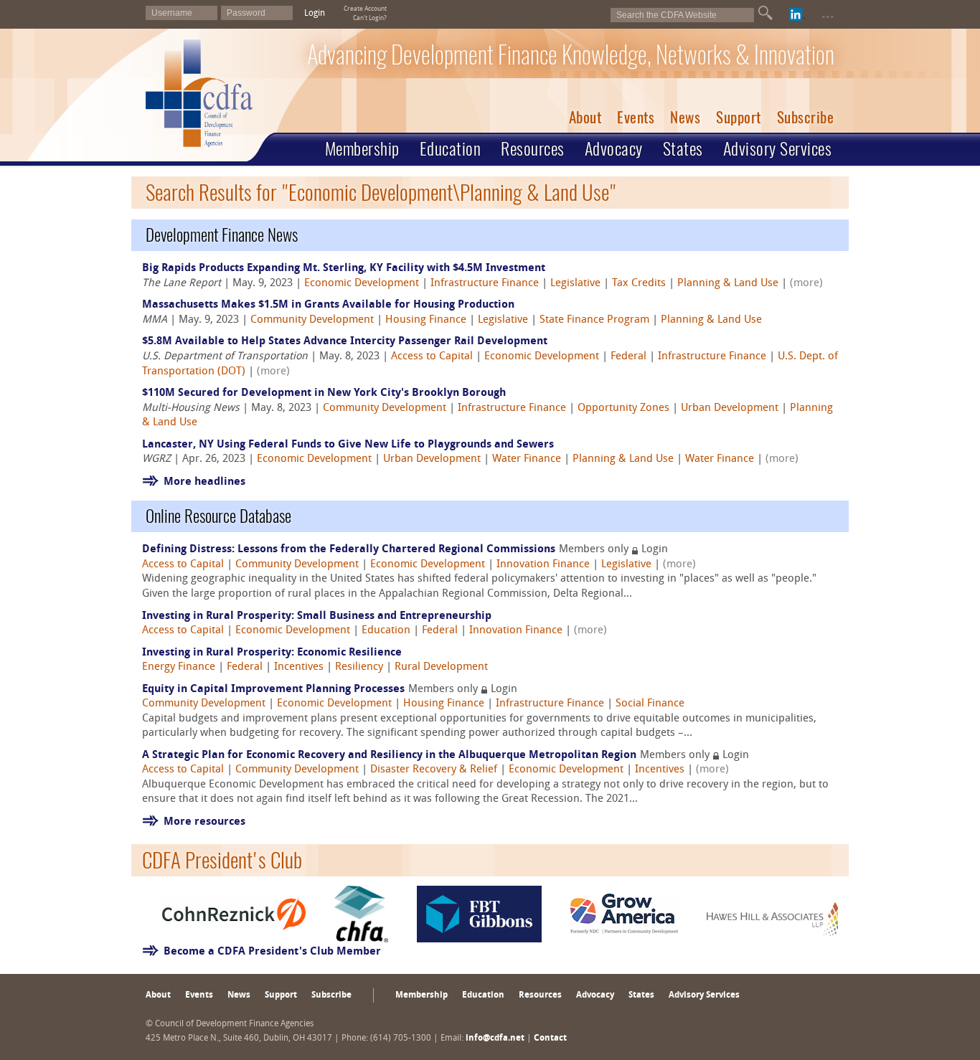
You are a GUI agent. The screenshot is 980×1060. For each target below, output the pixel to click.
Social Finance (650, 704)
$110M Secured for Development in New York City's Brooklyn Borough (324, 393)
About (585, 117)
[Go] (765, 13)
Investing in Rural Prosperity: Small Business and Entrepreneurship (316, 616)
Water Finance (526, 459)
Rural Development (441, 667)
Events (635, 117)
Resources (533, 148)
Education (450, 148)
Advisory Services (777, 148)
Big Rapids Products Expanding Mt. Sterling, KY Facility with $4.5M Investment (343, 268)
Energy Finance (178, 667)
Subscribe (805, 117)
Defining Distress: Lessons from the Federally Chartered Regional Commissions (348, 549)
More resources (204, 822)
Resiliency (359, 667)
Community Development (312, 320)
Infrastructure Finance (484, 283)
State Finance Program (594, 320)
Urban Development (729, 408)
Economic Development (361, 283)
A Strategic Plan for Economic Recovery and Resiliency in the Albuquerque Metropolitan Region (389, 755)
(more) (806, 283)
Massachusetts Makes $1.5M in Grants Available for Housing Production (328, 305)
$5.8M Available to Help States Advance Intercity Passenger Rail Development (344, 341)
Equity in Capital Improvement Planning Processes (273, 689)
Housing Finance (425, 320)
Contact (550, 1038)
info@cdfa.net (495, 1038)
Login (314, 13)
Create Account (365, 9)
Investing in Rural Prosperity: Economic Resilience (272, 653)
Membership (362, 148)
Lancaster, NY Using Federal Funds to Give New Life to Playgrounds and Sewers (348, 445)
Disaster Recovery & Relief (433, 770)
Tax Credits (639, 283)
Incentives (299, 667)
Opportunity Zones (623, 408)
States (683, 148)
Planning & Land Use (727, 283)
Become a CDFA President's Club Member (272, 952)
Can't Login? (370, 18)
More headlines (204, 482)
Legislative (575, 283)
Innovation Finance (543, 564)
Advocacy (614, 148)
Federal (628, 356)
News (685, 117)
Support (738, 117)
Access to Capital (432, 356)
